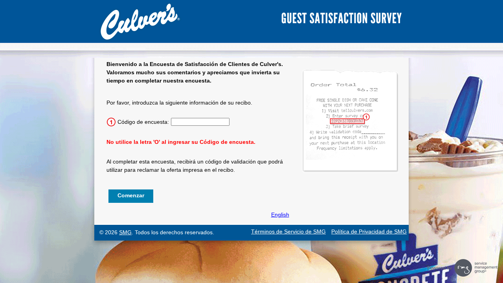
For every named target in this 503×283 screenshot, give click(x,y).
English (280, 214)
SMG (125, 232)
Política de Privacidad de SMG (369, 231)
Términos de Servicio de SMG (288, 231)
